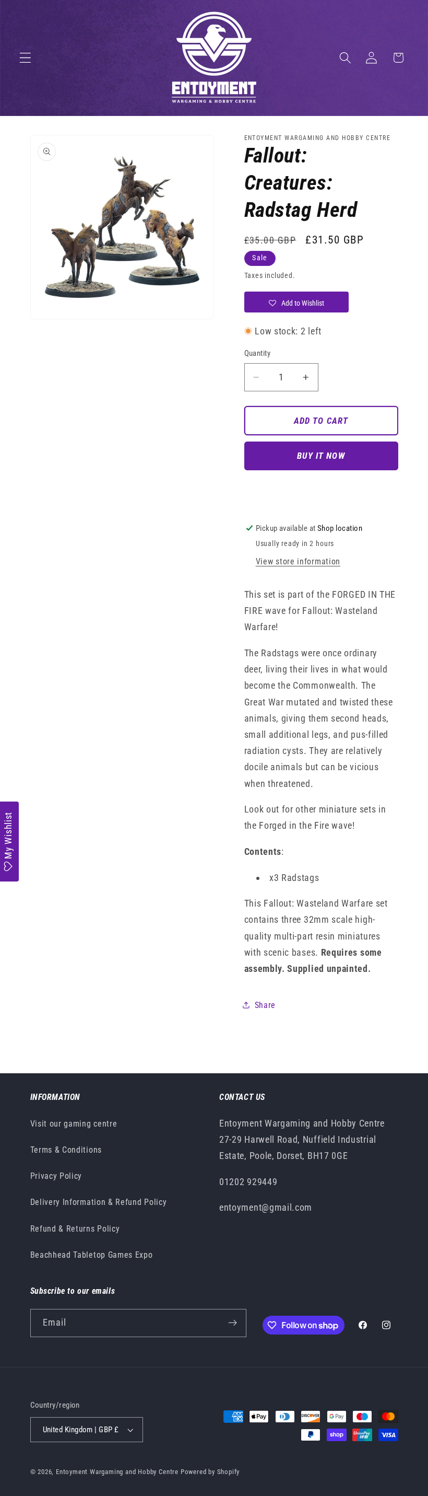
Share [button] (265, 1005)
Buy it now (321, 455)
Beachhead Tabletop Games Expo (91, 1255)
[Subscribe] (232, 1323)
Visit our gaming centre (73, 1124)
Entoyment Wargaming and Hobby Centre (117, 1472)
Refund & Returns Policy (75, 1229)
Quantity (257, 353)
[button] (25, 57)
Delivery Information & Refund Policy (98, 1202)
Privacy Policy (56, 1176)
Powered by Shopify (210, 1472)
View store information (298, 561)
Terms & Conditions (66, 1150)
